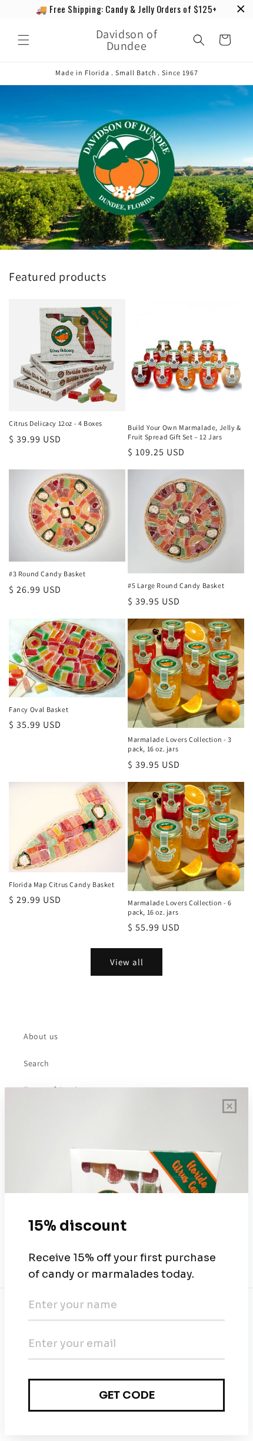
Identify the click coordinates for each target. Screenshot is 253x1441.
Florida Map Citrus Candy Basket (62, 884)
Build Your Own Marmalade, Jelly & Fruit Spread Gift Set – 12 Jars (184, 432)
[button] (23, 40)
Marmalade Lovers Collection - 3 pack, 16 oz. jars (180, 744)
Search (36, 1063)
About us (41, 1036)
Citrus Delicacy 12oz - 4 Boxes (55, 423)
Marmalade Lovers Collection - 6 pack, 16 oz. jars (180, 907)
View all (127, 962)
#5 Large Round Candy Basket (176, 585)
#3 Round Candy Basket (47, 573)
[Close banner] (241, 9)
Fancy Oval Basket (38, 709)
